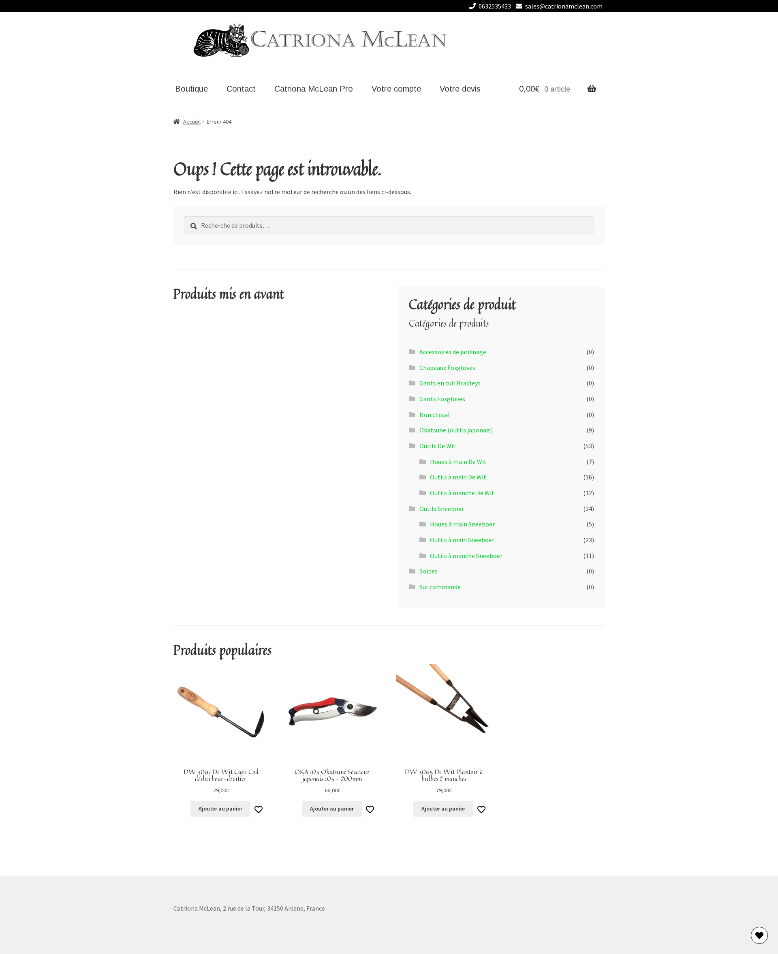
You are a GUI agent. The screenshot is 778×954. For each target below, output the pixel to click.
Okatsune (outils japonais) (456, 430)
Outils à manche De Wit (462, 493)
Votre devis (460, 88)
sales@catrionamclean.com (564, 6)
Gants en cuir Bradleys (450, 383)
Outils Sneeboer (441, 509)
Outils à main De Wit (458, 477)
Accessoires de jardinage (452, 352)
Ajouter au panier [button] (220, 808)
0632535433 (495, 6)
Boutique (191, 88)
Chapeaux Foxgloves (447, 368)
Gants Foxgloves (442, 399)
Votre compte (396, 88)
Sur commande (440, 587)
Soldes (428, 571)
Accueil (192, 121)
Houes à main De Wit (458, 462)
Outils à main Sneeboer (462, 540)
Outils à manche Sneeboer (466, 556)
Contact (241, 88)
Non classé (434, 415)
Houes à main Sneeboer (462, 524)
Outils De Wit (437, 446)
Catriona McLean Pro (313, 88)
